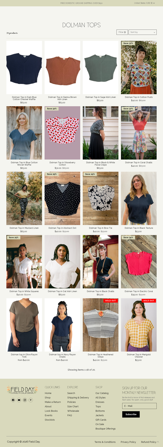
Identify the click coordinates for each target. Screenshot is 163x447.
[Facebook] (13, 400)
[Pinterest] (31, 400)
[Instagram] (25, 400)
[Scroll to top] (157, 441)
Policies (71, 402)
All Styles (101, 397)
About (48, 406)
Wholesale (73, 411)
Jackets (100, 415)
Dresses (100, 402)
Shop (48, 397)
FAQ (69, 415)
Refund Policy (148, 442)
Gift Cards (101, 419)
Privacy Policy (128, 442)
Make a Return (53, 402)
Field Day (34, 441)
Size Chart (72, 406)
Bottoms (100, 411)
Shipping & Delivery (78, 397)
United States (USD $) (143, 3)
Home (48, 393)
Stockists (50, 419)
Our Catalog (102, 393)
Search (71, 393)
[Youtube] (19, 400)
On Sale (100, 424)
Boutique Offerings (106, 428)
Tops (98, 406)
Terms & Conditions (105, 442)
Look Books (51, 411)
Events (48, 415)
